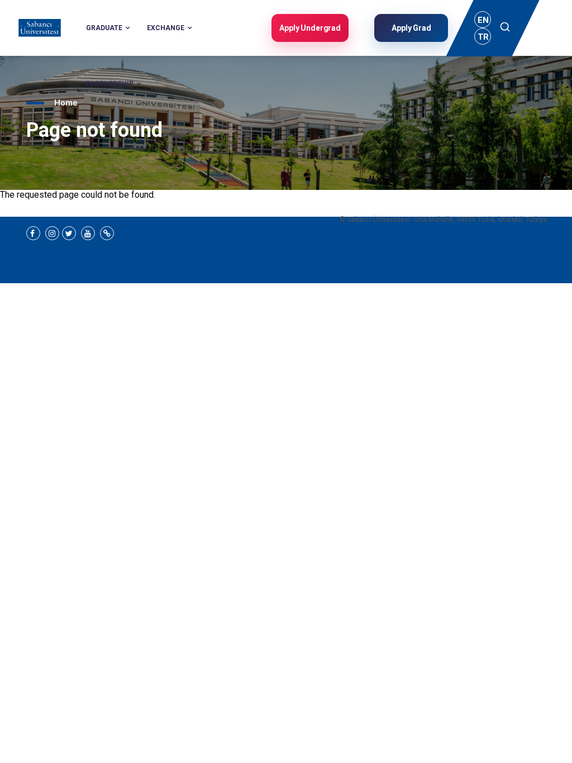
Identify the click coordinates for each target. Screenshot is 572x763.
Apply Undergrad (310, 27)
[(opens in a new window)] (33, 233)
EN (483, 20)
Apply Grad (411, 27)
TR (483, 37)
